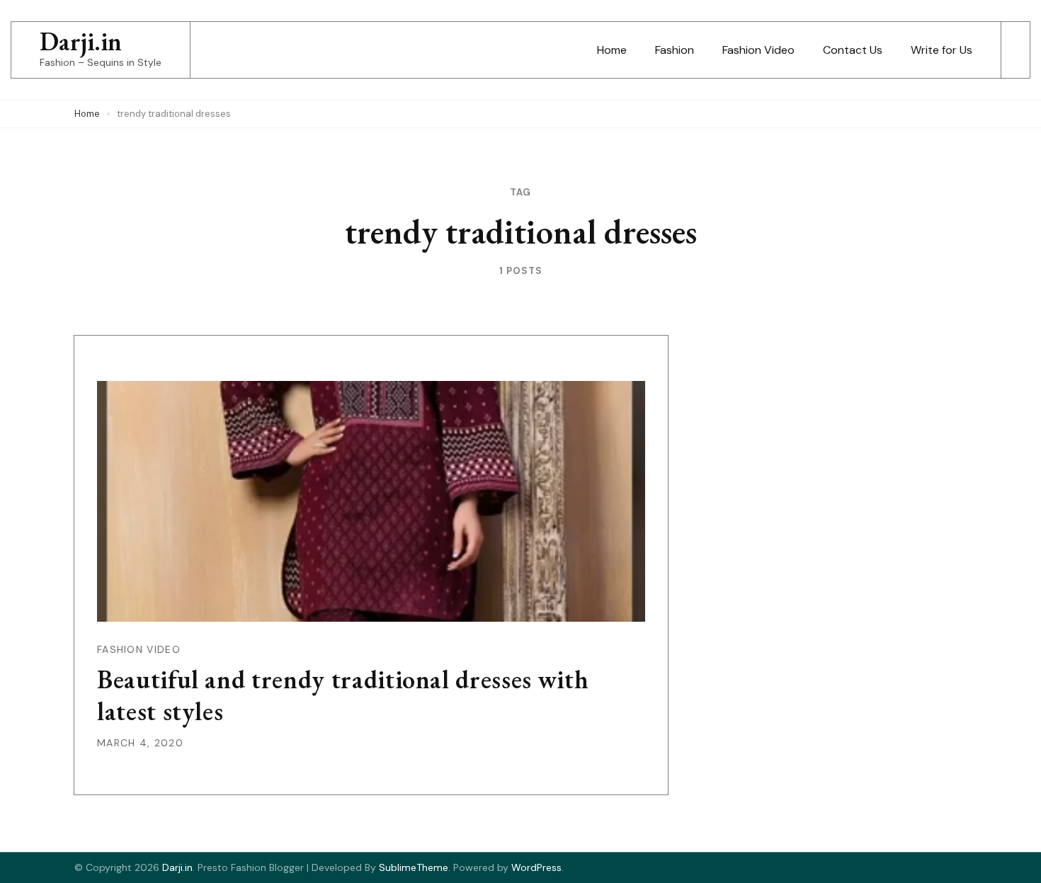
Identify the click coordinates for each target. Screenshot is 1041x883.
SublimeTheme (413, 867)
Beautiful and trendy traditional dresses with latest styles (342, 695)
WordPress (536, 867)
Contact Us (852, 49)
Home (612, 49)
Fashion (674, 49)
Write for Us (941, 49)
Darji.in (81, 41)
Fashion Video (758, 49)
